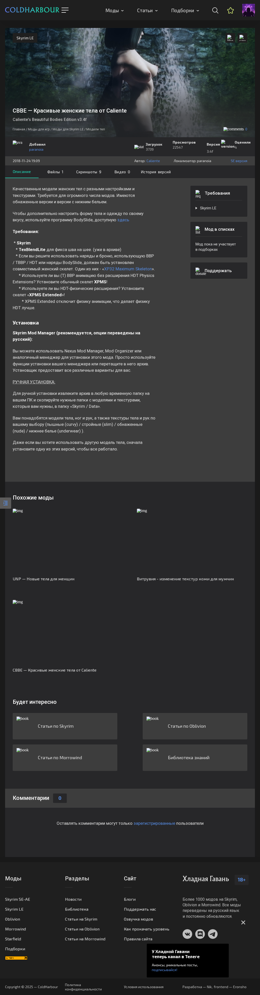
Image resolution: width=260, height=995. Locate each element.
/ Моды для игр (38, 129)
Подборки (182, 10)
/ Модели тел (94, 129)
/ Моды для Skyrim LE (67, 129)
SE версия (239, 161)
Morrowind (15, 928)
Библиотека (76, 909)
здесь (123, 219)
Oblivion (12, 918)
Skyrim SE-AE (17, 899)
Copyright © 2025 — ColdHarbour (31, 987)
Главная (19, 129)
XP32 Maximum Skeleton (128, 268)
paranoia (36, 149)
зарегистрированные (154, 823)
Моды (112, 10)
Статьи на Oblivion (82, 928)
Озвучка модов (138, 918)
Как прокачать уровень (146, 928)
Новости (73, 899)
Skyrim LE (25, 38)
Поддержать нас (140, 909)
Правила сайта (138, 938)
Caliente (153, 161)
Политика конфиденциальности (83, 987)
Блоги (130, 899)
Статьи (145, 10)
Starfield (13, 938)
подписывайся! (164, 970)
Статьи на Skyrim (81, 918)
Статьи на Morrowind (85, 938)
